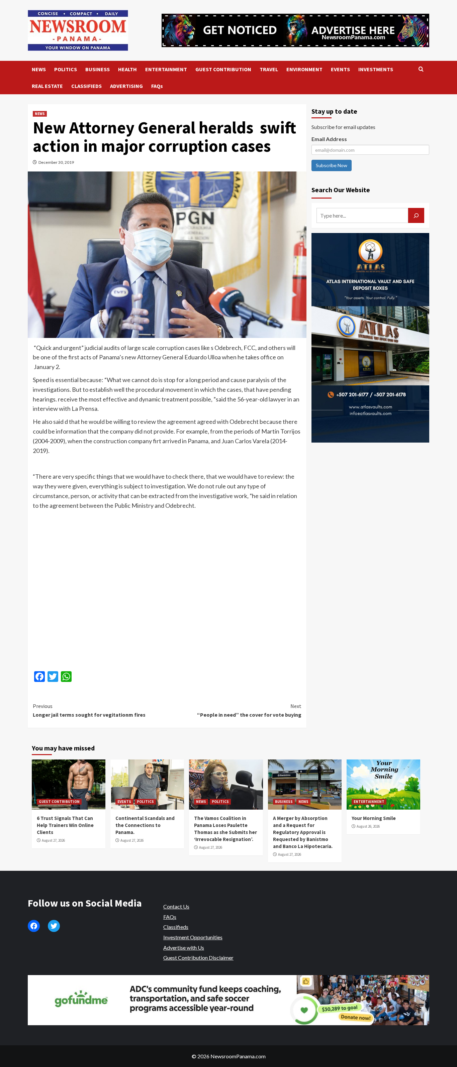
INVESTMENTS (375, 69)
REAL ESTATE (47, 86)
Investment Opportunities (192, 937)
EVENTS (340, 69)
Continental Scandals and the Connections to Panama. (145, 825)
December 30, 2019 (56, 162)
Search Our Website (340, 190)
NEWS (39, 69)
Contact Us (176, 906)
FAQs (157, 86)
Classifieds (175, 927)
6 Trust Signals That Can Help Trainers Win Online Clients (65, 825)
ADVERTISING (126, 86)
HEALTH (127, 69)
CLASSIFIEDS (86, 86)
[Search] (421, 69)
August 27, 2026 (53, 840)
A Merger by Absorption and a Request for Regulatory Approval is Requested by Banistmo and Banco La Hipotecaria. (303, 832)
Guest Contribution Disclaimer (198, 957)
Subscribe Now (331, 165)
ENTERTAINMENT (166, 69)
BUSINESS (97, 69)
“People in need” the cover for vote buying (249, 710)
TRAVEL (269, 69)
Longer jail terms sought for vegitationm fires (89, 710)
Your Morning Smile (374, 818)
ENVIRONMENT (304, 69)
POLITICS (65, 69)
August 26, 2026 (368, 826)
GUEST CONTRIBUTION (223, 69)
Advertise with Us (183, 947)
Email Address (329, 139)
